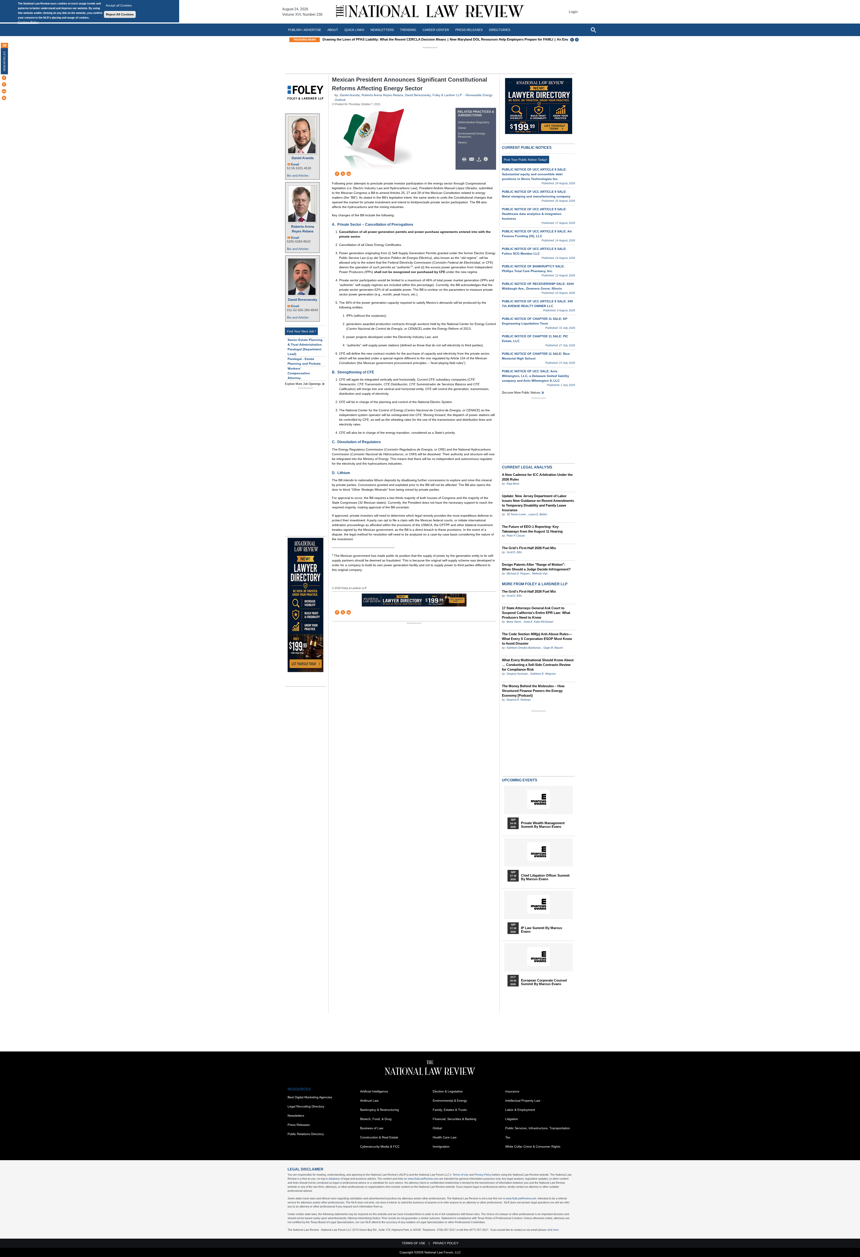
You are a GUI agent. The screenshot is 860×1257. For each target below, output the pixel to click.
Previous (572, 40)
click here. (553, 1229)
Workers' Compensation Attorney (299, 373)
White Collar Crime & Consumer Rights (532, 1146)
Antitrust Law (369, 1100)
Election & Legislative (448, 1091)
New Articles (4, 61)
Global (462, 128)
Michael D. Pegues (518, 573)
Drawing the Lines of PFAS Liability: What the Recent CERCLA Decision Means (384, 39)
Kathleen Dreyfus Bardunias (524, 647)
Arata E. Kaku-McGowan (538, 621)
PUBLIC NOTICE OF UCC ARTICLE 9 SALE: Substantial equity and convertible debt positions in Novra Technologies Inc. (534, 174)
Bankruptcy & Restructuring (379, 1110)
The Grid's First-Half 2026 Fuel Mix (529, 548)
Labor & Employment (520, 1110)
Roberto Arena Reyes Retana (302, 229)
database (334, 1178)
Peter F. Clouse (516, 535)
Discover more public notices (521, 392)
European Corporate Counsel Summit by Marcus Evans (544, 982)
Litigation (511, 1119)
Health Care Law (444, 1137)
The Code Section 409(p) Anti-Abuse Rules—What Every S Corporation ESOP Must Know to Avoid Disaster (537, 638)
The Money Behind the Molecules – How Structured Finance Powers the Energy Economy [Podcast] (533, 690)
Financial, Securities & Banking (454, 1119)
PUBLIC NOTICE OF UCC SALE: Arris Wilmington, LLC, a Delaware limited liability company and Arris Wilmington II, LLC (535, 375)
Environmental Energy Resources (471, 135)
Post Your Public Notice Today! (525, 159)
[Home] (430, 12)
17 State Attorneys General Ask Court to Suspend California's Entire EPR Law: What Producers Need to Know (536, 612)
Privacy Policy (483, 1174)
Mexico (462, 142)
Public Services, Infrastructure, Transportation (537, 1128)
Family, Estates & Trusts (450, 1110)
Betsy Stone (514, 621)
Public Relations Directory (306, 1134)
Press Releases (299, 1125)
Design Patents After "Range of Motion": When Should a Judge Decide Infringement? (536, 567)
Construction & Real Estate (379, 1137)
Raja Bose (513, 483)
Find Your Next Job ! (301, 331)
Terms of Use (461, 1174)
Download (479, 159)
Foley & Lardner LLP (447, 95)
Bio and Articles (298, 175)
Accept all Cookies (119, 5)
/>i (486, 159)
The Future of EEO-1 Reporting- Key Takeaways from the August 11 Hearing (532, 529)
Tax (507, 1137)
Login (573, 12)
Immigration (441, 1146)
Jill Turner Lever (517, 514)
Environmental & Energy (450, 1100)
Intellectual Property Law (522, 1100)
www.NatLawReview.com (423, 1178)
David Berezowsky (302, 299)
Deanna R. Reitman (519, 699)
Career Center (436, 30)
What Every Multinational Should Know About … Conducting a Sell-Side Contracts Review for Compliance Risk (538, 664)
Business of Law (371, 1128)
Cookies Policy (28, 22)
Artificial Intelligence (374, 1091)
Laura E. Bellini (538, 514)
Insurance (512, 1091)
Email (295, 164)
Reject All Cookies (120, 14)
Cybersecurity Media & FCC (380, 1146)
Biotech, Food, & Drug (375, 1119)
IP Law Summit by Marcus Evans (541, 929)
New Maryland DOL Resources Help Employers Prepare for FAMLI (501, 39)
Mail (472, 159)
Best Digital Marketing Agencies (310, 1097)
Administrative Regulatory (473, 122)
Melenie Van (540, 573)
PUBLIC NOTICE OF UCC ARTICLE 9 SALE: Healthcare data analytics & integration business (534, 213)
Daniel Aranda (303, 158)
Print (465, 159)
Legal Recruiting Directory (306, 1106)
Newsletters (382, 30)
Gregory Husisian (517, 673)
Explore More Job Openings (303, 384)
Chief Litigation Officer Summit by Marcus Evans (545, 877)
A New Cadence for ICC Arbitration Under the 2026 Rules (537, 477)
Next (577, 40)
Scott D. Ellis (514, 552)
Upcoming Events (519, 780)
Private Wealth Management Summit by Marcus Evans (543, 824)
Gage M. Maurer (553, 647)
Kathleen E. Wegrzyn (543, 673)
